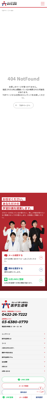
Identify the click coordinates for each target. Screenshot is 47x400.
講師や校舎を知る (7, 352)
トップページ (6, 334)
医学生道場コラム (7, 357)
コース (4, 343)
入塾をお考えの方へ (8, 348)
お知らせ (4, 366)
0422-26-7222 (14, 314)
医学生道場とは (6, 339)
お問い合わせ (6, 371)
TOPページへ (24, 105)
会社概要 (4, 362)
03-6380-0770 (15, 322)
